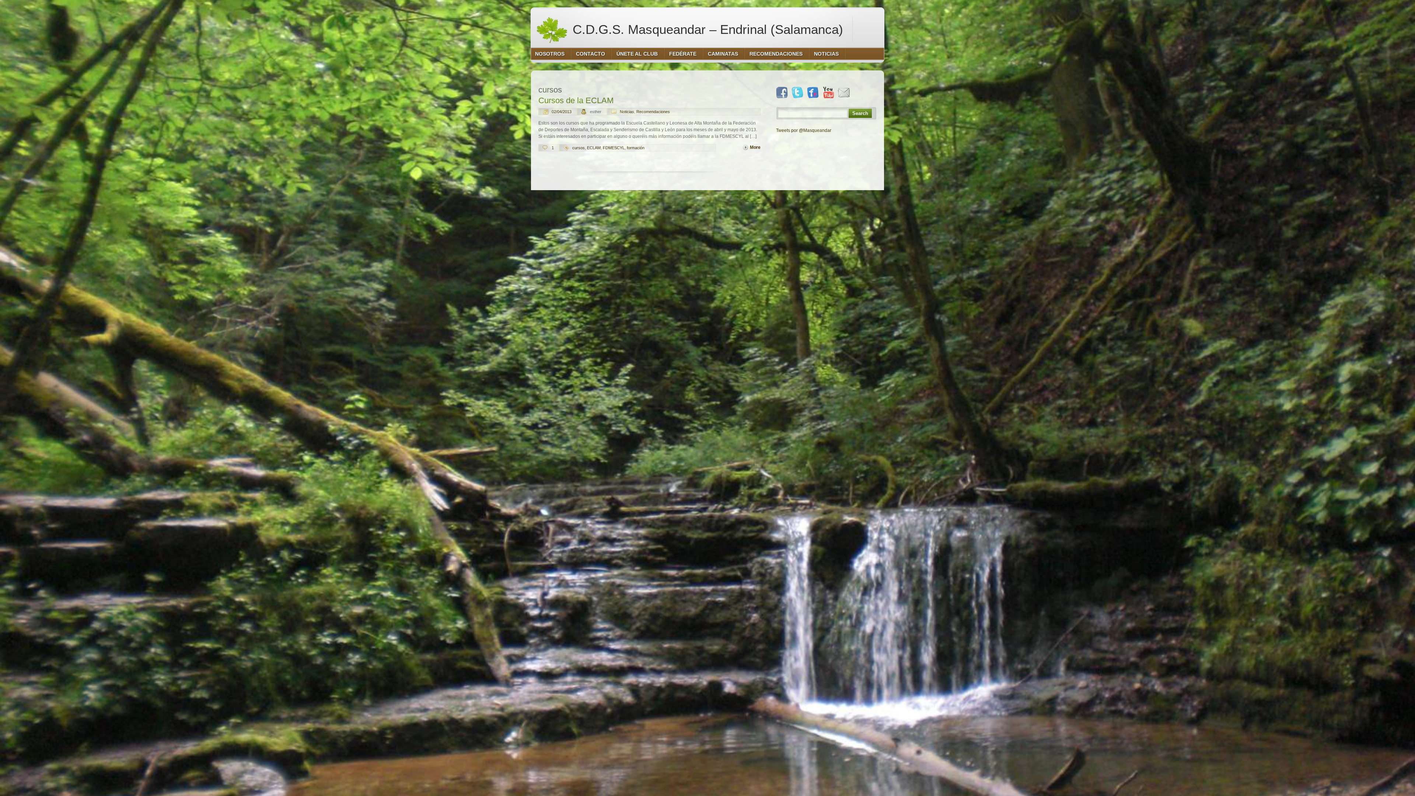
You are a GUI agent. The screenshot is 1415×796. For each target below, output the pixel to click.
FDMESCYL (614, 148)
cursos (578, 148)
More (755, 147)
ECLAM (594, 148)
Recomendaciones (653, 111)
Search (860, 113)
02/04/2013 (562, 111)
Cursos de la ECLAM (576, 100)
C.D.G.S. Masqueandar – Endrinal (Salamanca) (706, 29)
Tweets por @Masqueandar (803, 130)
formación (635, 148)
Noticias (627, 111)
